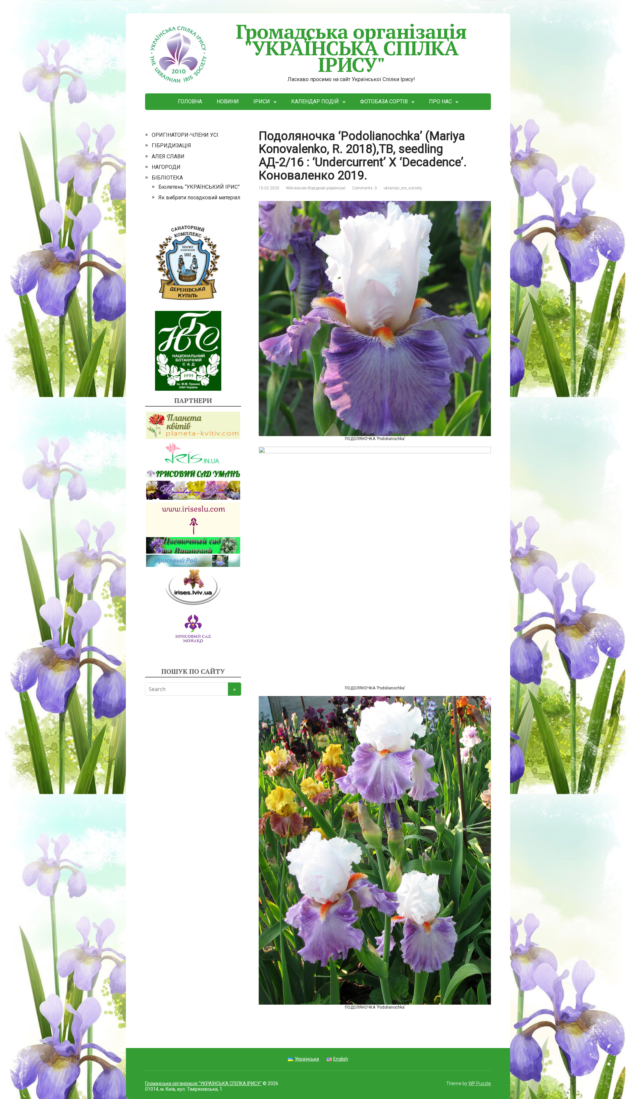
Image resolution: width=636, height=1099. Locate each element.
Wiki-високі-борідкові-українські (315, 188)
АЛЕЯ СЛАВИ (168, 156)
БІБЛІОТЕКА (167, 178)
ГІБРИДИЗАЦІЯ (171, 145)
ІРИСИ (261, 101)
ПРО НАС (440, 101)
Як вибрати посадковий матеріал (199, 197)
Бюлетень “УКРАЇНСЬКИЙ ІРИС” (199, 187)
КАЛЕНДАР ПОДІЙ (315, 101)
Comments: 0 (364, 188)
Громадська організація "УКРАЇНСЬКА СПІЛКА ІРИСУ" (351, 48)
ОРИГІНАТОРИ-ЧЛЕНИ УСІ (185, 135)
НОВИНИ (228, 101)
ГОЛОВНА (190, 101)
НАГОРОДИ (166, 167)
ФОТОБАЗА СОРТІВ (384, 101)
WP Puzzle (479, 1083)
